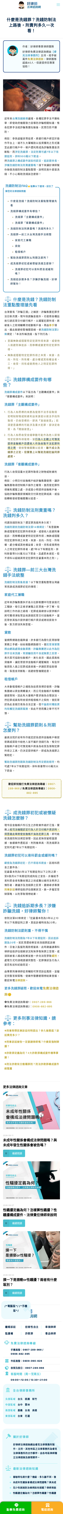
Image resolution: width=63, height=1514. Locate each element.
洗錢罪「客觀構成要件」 (30, 222)
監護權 (9, 1333)
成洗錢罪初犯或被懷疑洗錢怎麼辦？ (32, 263)
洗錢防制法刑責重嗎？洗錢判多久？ (32, 228)
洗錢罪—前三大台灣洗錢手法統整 (31, 234)
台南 (27, 1410)
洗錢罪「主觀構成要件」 (30, 216)
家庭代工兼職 (23, 240)
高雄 (34, 1410)
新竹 (34, 1399)
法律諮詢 (20, 980)
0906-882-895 (42, 1006)
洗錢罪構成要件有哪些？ (25, 211)
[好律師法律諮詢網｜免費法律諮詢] (22, 4)
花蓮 (27, 1415)
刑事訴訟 (9, 889)
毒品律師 (50, 1333)
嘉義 (20, 1410)
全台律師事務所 (24, 1390)
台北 (20, 1399)
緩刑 (54, 955)
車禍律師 (50, 1326)
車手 (51, 325)
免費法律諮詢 (35, 59)
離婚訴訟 (10, 1326)
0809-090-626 (32, 1360)
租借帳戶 (20, 251)
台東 (20, 1415)
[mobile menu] (58, 4)
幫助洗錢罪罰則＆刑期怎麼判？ (29, 257)
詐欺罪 (29, 1333)
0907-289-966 (42, 1002)
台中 (20, 1404)
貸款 (17, 246)
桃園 (27, 1399)
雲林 (27, 1404)
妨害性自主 (32, 1326)
